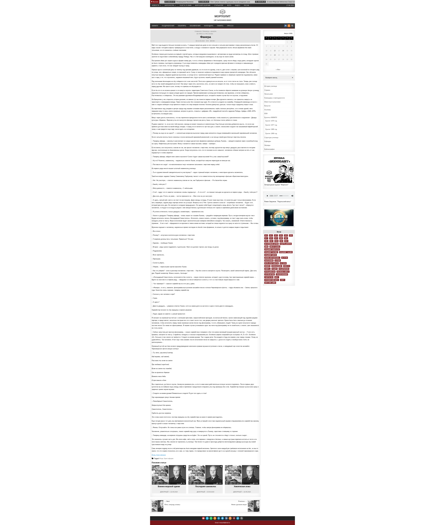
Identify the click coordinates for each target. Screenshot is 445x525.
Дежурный (164, 492)
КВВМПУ (155, 26)
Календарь (208, 26)
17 (266, 55)
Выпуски (267, 106)
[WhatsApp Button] (211, 518)
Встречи (284, 258)
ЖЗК (266, 113)
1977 (266, 238)
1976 (290, 235)
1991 (281, 241)
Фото (229, 5)
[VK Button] (285, 25)
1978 (271, 238)
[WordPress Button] (218, 518)
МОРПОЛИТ (223, 16)
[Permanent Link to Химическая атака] (242, 475)
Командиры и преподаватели (274, 98)
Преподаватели (270, 271)
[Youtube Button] (203, 518)
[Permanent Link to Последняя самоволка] (205, 475)
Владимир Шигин (270, 255)
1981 (281, 238)
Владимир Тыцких (286, 252)
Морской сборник (202, 5)
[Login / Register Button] (237, 518)
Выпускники (269, 260)
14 (283, 51)
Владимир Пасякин (271, 252)
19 (275, 55)
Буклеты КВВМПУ (270, 117)
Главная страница (202, 31)
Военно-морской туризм (169, 486)
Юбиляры (182, 26)
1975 (285, 235)
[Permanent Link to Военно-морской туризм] (169, 475)
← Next (167, 501)
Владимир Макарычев (272, 249)
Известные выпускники (272, 102)
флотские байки (270, 283)
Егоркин (277, 260)
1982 (285, 238)
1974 (281, 235)
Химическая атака (242, 486)
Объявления (195, 26)
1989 (276, 241)
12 (275, 51)
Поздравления (168, 26)
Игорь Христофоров (159, 455)
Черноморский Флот (271, 280)
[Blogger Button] (214, 518)
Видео (237, 5)
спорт (283, 280)
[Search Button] (292, 25)
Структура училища (271, 137)
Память (220, 26)
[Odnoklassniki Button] (289, 25)
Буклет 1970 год (271, 121)
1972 (271, 235)
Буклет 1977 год (271, 125)
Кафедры (267, 141)
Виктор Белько (275, 246)
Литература (169, 5)
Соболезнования (281, 274)
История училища (270, 86)
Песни (246, 5)
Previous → (242, 501)
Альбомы (267, 110)
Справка (267, 90)
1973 (276, 235)
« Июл (278, 69)
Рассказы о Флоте (283, 271)
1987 (271, 241)
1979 (276, 238)
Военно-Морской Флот (272, 258)
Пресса (230, 26)
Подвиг (274, 269)
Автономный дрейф (271, 244)
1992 (286, 241)
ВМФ (266, 246)
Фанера (205, 37)
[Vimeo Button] (207, 518)
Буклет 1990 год (271, 133)
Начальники (268, 94)
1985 (266, 241)
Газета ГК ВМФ (185, 5)
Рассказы (209, 34)
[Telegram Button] (222, 518)
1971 (266, 235)
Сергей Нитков (269, 274)
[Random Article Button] (233, 518)
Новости (155, 5)
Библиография (269, 149)
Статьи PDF (218, 5)
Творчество (269, 277)
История (283, 263)
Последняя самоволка (205, 486)
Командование (277, 266)
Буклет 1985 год (271, 129)
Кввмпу (267, 266)
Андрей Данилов (285, 244)
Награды (267, 145)
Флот (276, 277)
